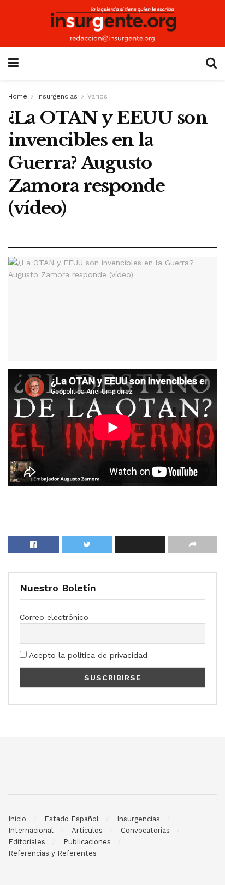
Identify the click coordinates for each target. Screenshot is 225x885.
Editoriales (26, 842)
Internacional (31, 830)
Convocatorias (145, 830)
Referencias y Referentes (52, 853)
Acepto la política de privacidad (87, 655)
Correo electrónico (54, 617)
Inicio (17, 819)
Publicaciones (87, 842)
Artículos (87, 830)
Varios (97, 96)
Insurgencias (57, 96)
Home (17, 96)
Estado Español (71, 819)
